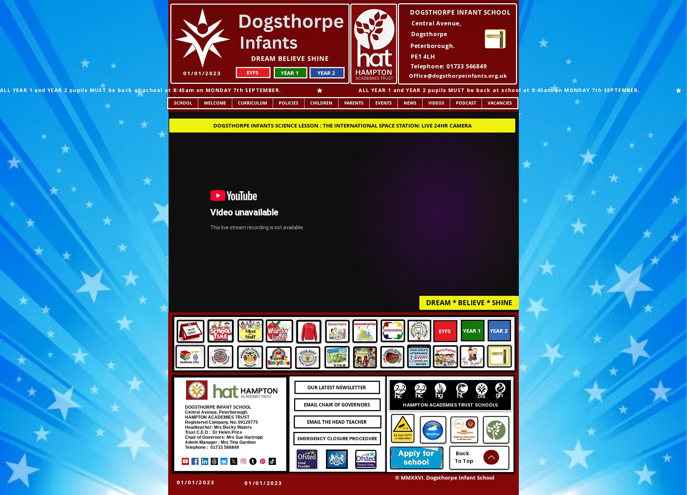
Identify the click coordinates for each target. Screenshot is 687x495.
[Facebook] (195, 461)
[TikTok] (272, 461)
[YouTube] (185, 461)
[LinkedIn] (204, 461)
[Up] (491, 457)
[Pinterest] (262, 461)
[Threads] (214, 461)
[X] (233, 461)
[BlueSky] (224, 461)
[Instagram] (243, 461)
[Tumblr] (253, 461)
